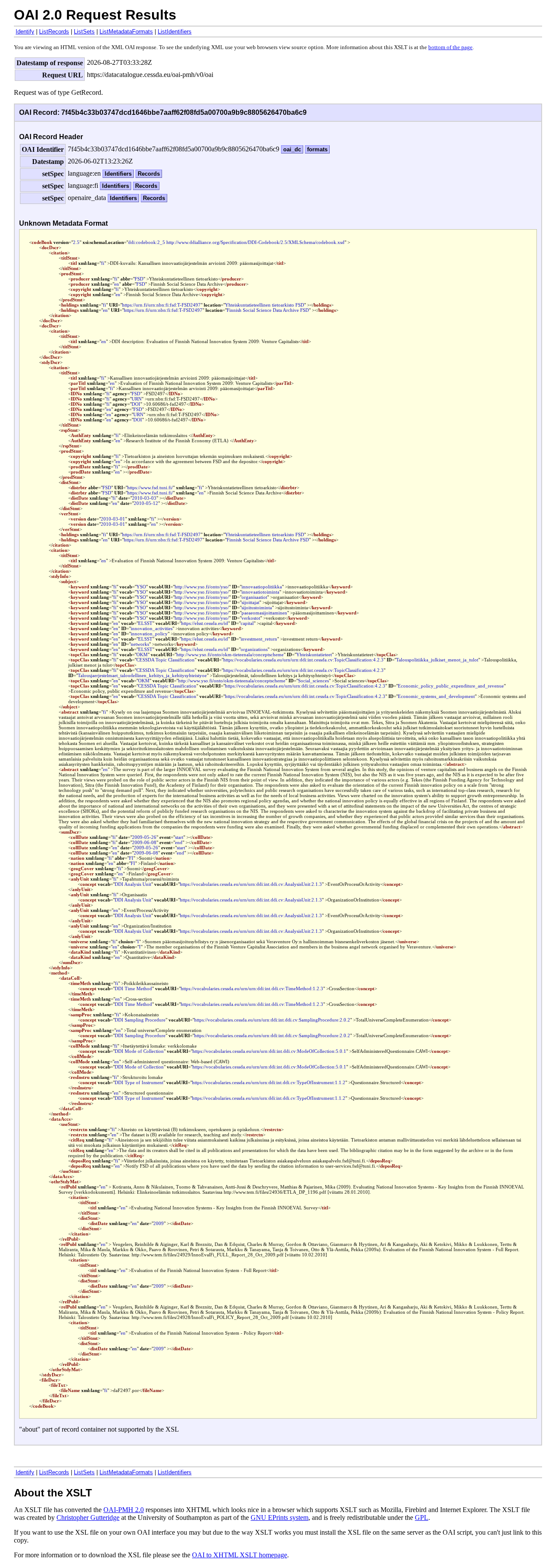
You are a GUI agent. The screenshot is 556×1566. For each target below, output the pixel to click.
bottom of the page (450, 47)
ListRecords (54, 31)
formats (317, 149)
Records (149, 173)
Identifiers (118, 173)
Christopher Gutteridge (87, 1517)
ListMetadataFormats (126, 31)
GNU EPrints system (279, 1517)
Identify (25, 31)
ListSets (84, 31)
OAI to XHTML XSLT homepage (239, 1555)
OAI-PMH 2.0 (123, 1509)
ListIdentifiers (175, 31)
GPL (421, 1517)
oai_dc (292, 149)
